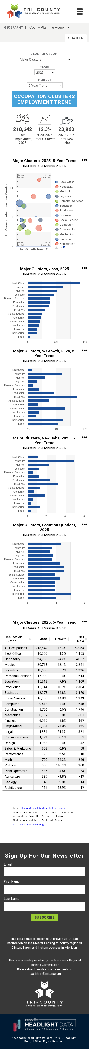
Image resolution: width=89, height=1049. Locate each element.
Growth (60, 639)
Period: (44, 80)
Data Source (21, 824)
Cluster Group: (44, 53)
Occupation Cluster (13, 639)
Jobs (44, 639)
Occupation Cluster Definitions (43, 808)
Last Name (11, 899)
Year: (44, 66)
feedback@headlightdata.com (32, 1037)
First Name (12, 882)
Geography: (14, 27)
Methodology (36, 824)
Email (8, 864)
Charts (75, 38)
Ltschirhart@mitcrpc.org (44, 974)
